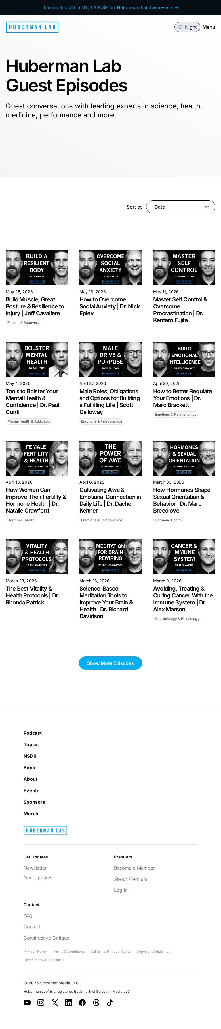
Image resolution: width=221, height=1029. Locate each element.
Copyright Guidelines (153, 951)
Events (31, 790)
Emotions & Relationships (102, 421)
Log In (120, 890)
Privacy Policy (35, 951)
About (30, 779)
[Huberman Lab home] (32, 27)
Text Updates (38, 877)
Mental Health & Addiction (28, 421)
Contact (32, 926)
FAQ (28, 916)
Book (29, 767)
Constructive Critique (46, 938)
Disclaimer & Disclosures (44, 960)
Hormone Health (20, 520)
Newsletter (35, 868)
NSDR (30, 756)
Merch (31, 813)
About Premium (130, 879)
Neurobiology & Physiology (177, 618)
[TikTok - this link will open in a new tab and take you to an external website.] (109, 1002)
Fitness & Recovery (23, 322)
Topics (31, 744)
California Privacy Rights (110, 951)
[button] (187, 27)
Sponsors (34, 802)
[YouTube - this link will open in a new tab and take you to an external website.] (27, 1002)
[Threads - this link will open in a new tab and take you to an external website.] (96, 1002)
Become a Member (134, 868)
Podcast (33, 733)
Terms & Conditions (69, 951)
